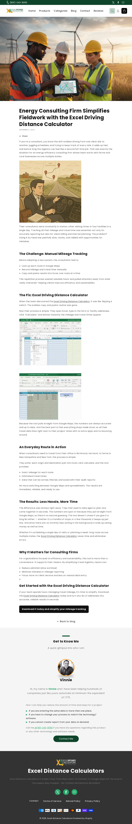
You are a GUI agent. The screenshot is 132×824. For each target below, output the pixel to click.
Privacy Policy (92, 801)
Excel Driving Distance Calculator (72, 301)
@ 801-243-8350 (43, 727)
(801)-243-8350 (18, 2)
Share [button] (25, 136)
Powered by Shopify (82, 818)
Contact (33, 800)
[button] (112, 11)
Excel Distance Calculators (60, 818)
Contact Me (66, 738)
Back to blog (67, 621)
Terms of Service (52, 801)
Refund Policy (73, 801)
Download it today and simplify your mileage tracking (54, 609)
